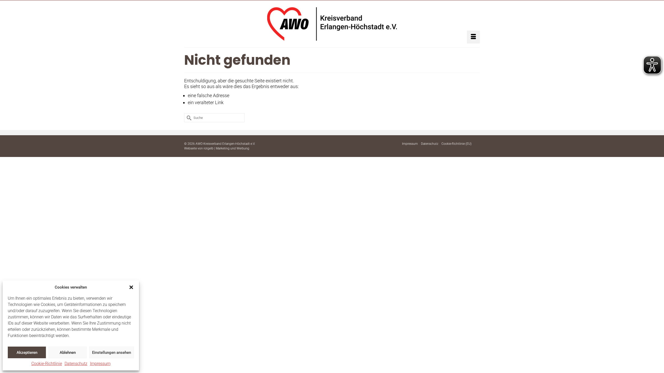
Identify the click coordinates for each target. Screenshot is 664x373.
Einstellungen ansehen (111, 352)
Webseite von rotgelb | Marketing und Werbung (216, 148)
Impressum (100, 363)
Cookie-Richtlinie (46, 363)
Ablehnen (68, 352)
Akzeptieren (27, 352)
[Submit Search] (188, 117)
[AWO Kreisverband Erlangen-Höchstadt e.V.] (332, 24)
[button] (131, 287)
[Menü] (473, 37)
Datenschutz (76, 363)
